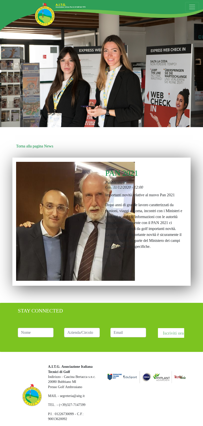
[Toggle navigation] (192, 7)
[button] (75, 219)
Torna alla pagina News (34, 146)
